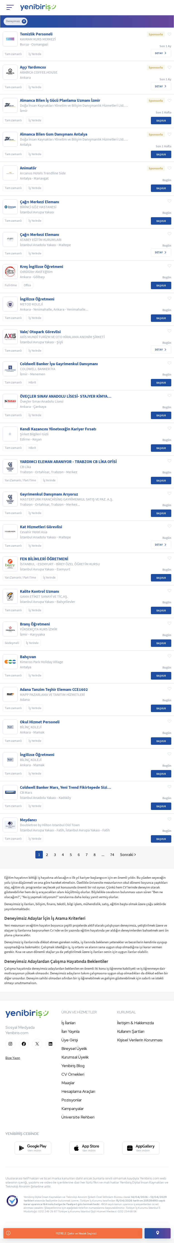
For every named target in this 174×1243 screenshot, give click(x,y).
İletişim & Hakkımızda (135, 1022)
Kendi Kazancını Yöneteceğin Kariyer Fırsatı (58, 429)
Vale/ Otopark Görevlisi (40, 331)
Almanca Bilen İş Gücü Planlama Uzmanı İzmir (60, 100)
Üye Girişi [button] (69, 1039)
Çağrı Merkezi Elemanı (39, 201)
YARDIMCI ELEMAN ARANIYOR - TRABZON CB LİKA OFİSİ (68, 461)
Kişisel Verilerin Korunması (139, 1039)
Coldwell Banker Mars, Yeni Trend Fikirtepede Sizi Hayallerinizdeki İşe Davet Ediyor (63, 787)
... (103, 854)
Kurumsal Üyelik (75, 1057)
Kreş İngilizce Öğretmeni (41, 266)
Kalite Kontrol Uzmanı (39, 591)
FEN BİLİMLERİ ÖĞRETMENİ (44, 558)
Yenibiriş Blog (73, 1065)
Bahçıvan (28, 656)
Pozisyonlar (71, 1099)
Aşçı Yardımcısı (33, 67)
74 (112, 854)
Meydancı (28, 819)
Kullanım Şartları (130, 1031)
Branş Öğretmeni (35, 624)
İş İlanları (68, 1022)
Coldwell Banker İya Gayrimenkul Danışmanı (59, 363)
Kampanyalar (72, 1108)
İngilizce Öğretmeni (37, 299)
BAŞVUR (161, 120)
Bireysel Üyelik (74, 1048)
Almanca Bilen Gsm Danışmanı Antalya (53, 134)
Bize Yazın (12, 1058)
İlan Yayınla (70, 1031)
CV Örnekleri (72, 1074)
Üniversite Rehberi (77, 1117)
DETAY (159, 53)
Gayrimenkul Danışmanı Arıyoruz (49, 494)
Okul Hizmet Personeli (40, 722)
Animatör (28, 168)
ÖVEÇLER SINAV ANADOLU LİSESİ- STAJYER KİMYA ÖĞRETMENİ (63, 396)
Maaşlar (68, 1082)
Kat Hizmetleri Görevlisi (41, 526)
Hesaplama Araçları (78, 1091)
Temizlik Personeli (36, 34)
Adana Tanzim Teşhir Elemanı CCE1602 (54, 689)
